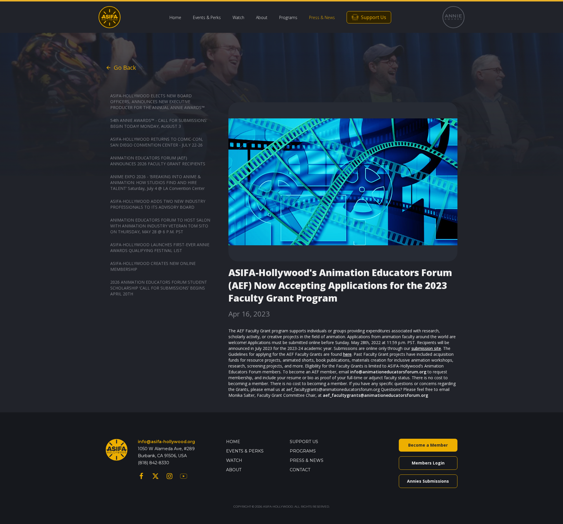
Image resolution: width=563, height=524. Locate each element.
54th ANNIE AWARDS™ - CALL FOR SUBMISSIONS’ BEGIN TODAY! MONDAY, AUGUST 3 (158, 123)
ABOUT (233, 469)
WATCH (234, 460)
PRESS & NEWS (306, 460)
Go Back (125, 68)
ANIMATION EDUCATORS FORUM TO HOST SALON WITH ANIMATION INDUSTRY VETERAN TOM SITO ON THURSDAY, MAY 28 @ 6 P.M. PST (160, 225)
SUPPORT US (304, 441)
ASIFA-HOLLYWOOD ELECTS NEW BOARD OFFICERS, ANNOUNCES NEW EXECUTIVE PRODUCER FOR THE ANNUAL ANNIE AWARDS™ (157, 101)
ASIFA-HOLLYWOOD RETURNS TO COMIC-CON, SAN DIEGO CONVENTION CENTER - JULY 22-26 (156, 142)
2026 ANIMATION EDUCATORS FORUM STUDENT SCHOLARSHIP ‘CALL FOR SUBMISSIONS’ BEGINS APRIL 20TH (158, 288)
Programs (288, 17)
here (347, 354)
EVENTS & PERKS (245, 451)
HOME (233, 441)
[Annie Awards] (453, 17)
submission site (426, 348)
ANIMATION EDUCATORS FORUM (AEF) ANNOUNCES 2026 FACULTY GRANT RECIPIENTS (157, 160)
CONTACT (300, 469)
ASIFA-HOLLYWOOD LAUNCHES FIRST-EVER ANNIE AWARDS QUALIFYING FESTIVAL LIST (159, 247)
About (261, 17)
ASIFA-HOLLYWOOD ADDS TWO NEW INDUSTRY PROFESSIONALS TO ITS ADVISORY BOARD (157, 204)
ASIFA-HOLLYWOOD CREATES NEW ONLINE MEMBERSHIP (153, 266)
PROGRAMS (303, 451)
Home (175, 17)
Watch (238, 17)
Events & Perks (207, 17)
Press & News (322, 17)
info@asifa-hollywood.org (166, 441)
